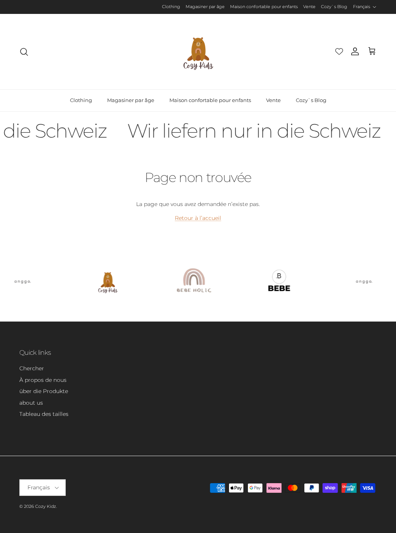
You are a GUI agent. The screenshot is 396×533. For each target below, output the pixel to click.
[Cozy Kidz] (198, 52)
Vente (309, 6)
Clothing (171, 6)
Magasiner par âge (205, 6)
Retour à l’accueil (198, 218)
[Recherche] (24, 51)
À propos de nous (43, 379)
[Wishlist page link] (339, 51)
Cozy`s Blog (334, 6)
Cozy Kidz (45, 506)
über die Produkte (43, 391)
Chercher (31, 368)
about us (31, 402)
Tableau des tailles (43, 413)
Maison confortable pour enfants (264, 6)
